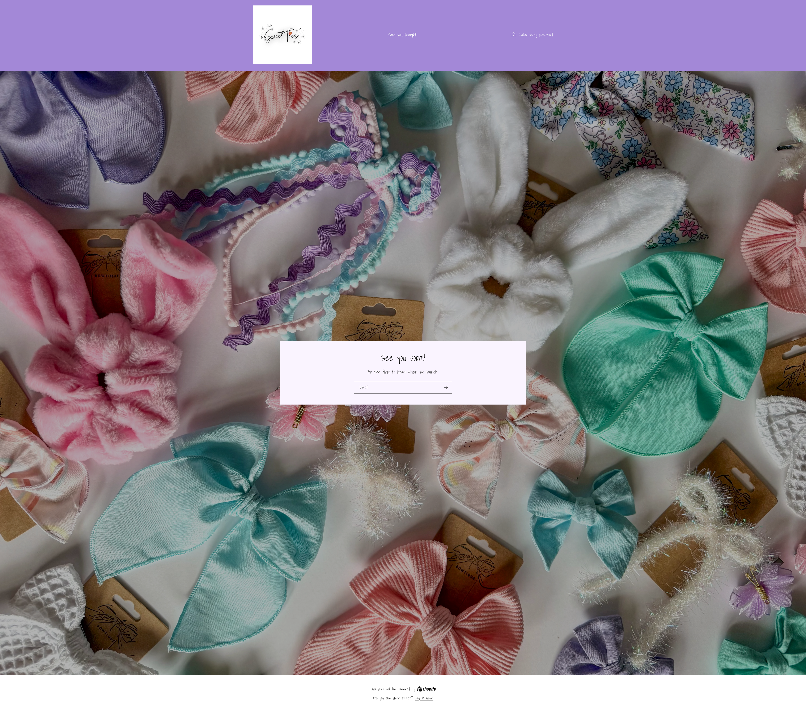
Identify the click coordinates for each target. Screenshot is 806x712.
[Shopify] (426, 689)
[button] (532, 35)
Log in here (424, 698)
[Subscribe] (446, 387)
